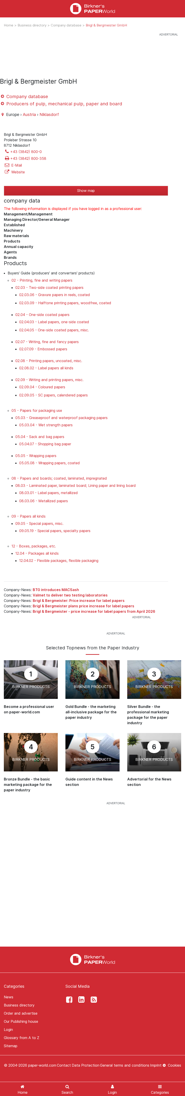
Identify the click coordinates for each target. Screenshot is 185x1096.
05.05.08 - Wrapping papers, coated (49, 463)
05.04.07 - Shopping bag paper (45, 444)
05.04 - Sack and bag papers (39, 436)
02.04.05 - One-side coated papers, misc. (54, 330)
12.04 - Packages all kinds (37, 553)
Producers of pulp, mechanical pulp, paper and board (63, 103)
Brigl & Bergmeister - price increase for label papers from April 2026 (94, 611)
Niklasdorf (49, 114)
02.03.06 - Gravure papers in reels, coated (54, 294)
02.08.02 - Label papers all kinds (46, 368)
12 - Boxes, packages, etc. (34, 546)
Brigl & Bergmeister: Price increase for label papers (79, 600)
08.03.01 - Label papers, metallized (48, 492)
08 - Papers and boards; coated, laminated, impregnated (59, 478)
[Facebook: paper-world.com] (68, 999)
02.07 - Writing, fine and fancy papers (47, 341)
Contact (64, 1065)
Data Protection (85, 1065)
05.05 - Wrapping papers (35, 455)
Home (9, 25)
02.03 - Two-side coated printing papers (49, 287)
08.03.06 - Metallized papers (43, 501)
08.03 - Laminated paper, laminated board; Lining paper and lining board (75, 485)
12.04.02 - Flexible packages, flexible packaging (58, 560)
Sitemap (10, 1046)
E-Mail (16, 165)
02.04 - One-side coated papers (42, 314)
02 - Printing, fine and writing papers (42, 280)
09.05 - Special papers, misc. (39, 523)
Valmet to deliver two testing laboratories (70, 595)
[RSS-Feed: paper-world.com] (92, 999)
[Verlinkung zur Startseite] (92, 959)
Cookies (174, 1065)
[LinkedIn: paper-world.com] (80, 999)
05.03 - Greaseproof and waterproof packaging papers (61, 417)
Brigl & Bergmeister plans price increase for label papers (83, 606)
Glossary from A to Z (21, 1037)
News (8, 997)
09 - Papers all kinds (29, 516)
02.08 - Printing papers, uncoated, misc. (48, 360)
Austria (29, 114)
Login (8, 1029)
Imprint (156, 1065)
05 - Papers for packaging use (37, 410)
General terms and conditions (124, 1065)
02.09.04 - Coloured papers (42, 387)
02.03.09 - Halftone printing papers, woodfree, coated (65, 303)
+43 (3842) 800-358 (28, 158)
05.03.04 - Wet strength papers (46, 425)
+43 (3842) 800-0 (26, 151)
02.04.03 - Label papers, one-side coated (54, 322)
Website (17, 172)
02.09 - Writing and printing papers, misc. (49, 379)
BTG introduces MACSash (56, 589)
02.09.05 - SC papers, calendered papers (53, 395)
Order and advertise (20, 1013)
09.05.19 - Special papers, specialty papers (54, 530)
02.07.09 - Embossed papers (43, 349)
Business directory (32, 25)
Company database (66, 25)
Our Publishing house (21, 1021)
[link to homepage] (92, 9)
